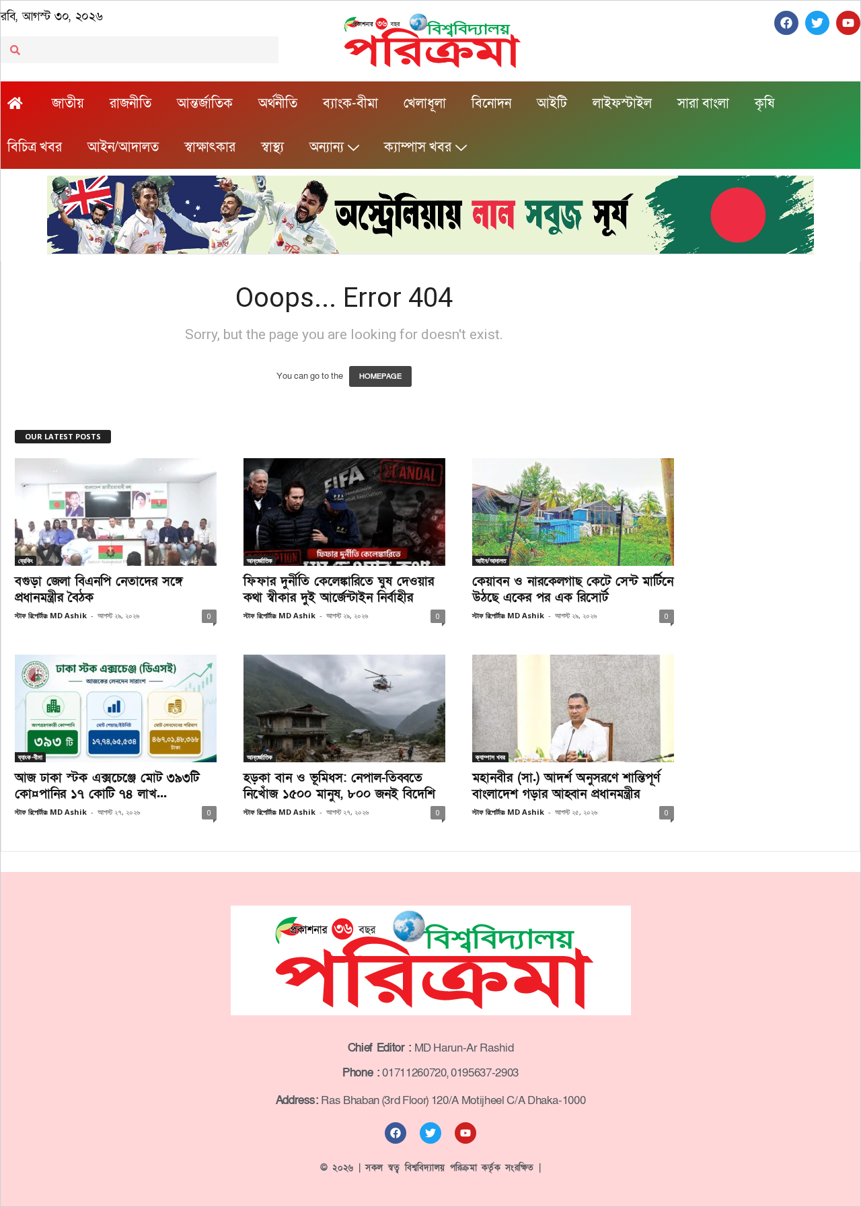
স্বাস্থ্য (272, 147)
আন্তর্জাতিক (205, 103)
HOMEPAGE (380, 376)
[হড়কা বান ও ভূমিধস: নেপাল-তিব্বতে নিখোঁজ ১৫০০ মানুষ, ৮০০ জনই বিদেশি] (344, 708)
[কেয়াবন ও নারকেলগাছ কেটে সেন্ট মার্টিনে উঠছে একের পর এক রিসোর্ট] (573, 512)
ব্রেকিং (25, 560)
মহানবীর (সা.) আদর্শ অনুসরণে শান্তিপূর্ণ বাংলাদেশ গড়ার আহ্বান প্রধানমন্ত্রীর (566, 786)
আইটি (552, 103)
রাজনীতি (130, 103)
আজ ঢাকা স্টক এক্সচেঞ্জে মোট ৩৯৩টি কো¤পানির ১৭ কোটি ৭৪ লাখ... (107, 786)
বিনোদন (491, 103)
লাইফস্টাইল (622, 103)
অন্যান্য (326, 147)
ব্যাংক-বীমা (350, 103)
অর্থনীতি (277, 103)
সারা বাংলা (703, 103)
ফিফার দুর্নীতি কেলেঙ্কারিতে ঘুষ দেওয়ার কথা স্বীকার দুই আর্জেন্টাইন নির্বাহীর (339, 589)
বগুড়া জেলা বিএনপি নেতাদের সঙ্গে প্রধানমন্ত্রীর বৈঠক (99, 589)
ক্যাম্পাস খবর (417, 147)
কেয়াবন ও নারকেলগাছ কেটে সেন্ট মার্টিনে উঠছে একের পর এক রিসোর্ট (572, 589)
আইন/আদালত (123, 147)
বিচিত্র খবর (34, 147)
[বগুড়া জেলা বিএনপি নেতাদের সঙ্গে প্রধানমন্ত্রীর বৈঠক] (116, 512)
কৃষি (764, 103)
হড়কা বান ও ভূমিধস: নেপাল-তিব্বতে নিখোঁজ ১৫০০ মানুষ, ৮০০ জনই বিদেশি (339, 786)
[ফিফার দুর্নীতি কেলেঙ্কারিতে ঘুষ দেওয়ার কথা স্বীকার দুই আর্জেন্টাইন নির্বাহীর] (344, 512)
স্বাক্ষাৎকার (209, 147)
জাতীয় (68, 103)
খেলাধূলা (425, 103)
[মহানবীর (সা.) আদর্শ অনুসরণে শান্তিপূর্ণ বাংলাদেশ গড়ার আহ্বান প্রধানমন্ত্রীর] (573, 708)
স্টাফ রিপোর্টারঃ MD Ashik (51, 615)
